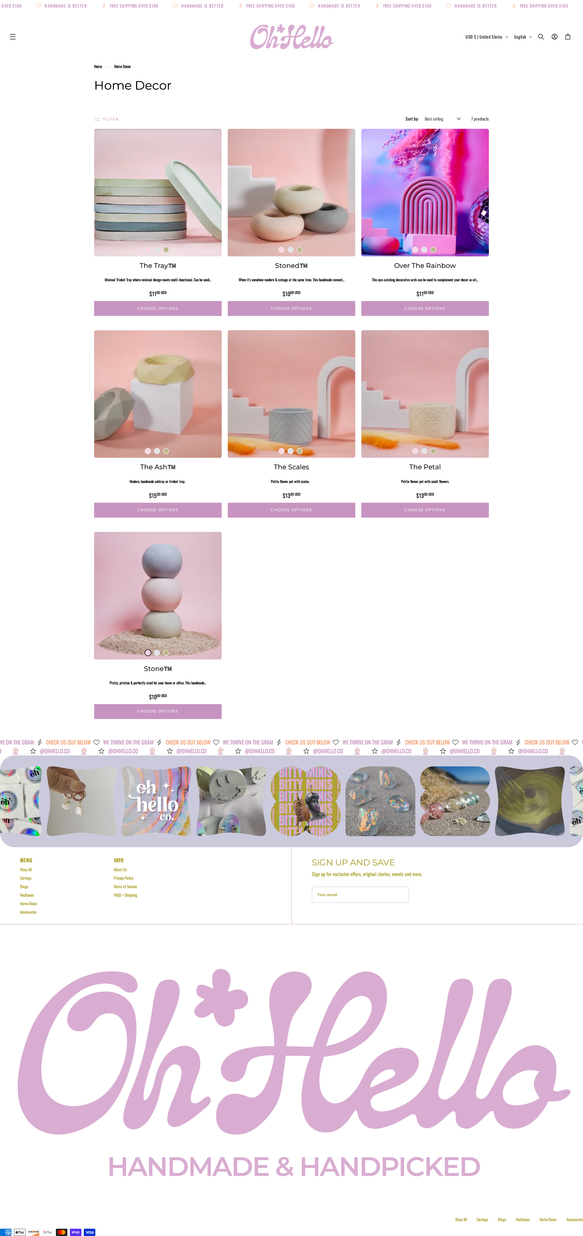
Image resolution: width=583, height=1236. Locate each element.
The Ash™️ (158, 467)
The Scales (291, 467)
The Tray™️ (158, 266)
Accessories (28, 912)
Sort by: (412, 118)
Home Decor (122, 66)
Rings (24, 886)
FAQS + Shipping (125, 895)
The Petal (425, 467)
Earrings (26, 878)
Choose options (158, 308)
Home (98, 66)
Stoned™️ (291, 266)
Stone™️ (158, 669)
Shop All (26, 869)
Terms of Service (125, 886)
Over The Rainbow (425, 266)
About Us (120, 869)
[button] (12, 36)
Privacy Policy (123, 878)
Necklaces (27, 895)
